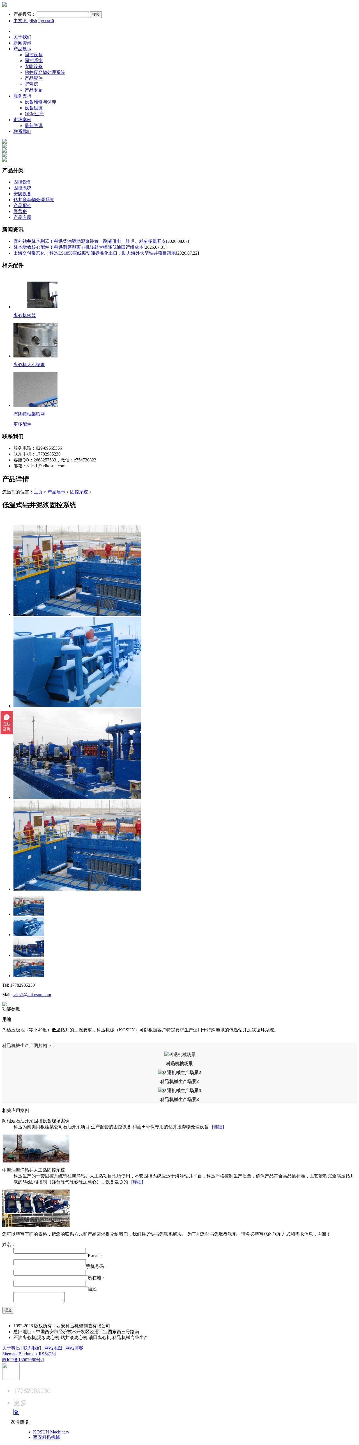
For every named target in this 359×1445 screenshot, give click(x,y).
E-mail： (96, 1256)
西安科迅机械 (46, 1437)
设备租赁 (34, 107)
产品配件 (34, 78)
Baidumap (28, 1353)
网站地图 (53, 1348)
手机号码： (97, 1266)
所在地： (97, 1277)
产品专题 (34, 90)
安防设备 (34, 66)
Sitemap (9, 1353)
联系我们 (22, 131)
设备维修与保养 (40, 101)
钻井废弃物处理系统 (45, 72)
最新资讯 (34, 125)
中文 (17, 20)
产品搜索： (24, 14)
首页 (17, 31)
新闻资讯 (22, 42)
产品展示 (22, 48)
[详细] (218, 1126)
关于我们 (22, 37)
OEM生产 (34, 113)
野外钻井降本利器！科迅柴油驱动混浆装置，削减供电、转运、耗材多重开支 (89, 241)
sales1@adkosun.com (32, 994)
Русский (46, 20)
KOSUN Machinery (51, 1432)
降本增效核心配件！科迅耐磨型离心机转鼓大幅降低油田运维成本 (78, 247)
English (29, 20)
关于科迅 (11, 1348)
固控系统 (34, 60)
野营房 (31, 84)
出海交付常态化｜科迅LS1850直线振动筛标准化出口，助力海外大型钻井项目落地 (94, 253)
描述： (93, 1289)
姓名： (9, 1244)
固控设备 (34, 54)
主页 (38, 492)
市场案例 (22, 119)
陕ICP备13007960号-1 (23, 1359)
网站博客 (74, 1348)
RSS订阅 (47, 1353)
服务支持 (22, 96)
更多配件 (22, 424)
